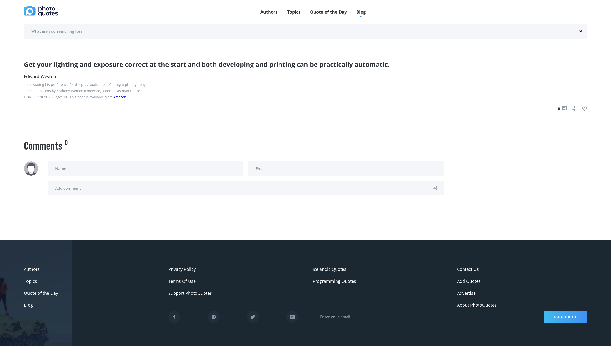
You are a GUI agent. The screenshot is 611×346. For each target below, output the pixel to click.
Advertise (466, 293)
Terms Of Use (182, 281)
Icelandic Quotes (329, 269)
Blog (361, 12)
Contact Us (468, 269)
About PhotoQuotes (477, 305)
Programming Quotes (334, 281)
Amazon (119, 97)
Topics (293, 12)
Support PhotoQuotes (190, 293)
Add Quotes (469, 281)
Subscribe (566, 317)
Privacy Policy (182, 269)
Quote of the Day (328, 12)
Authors (269, 12)
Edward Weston (40, 76)
